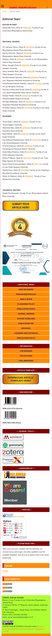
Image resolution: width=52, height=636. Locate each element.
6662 (29, 102)
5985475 (26, 28)
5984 (34, 77)
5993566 (24, 122)
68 (30, 71)
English (5, 571)
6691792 (27, 158)
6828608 (30, 152)
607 (29, 47)
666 (24, 170)
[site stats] (8, 517)
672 (38, 83)
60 (28, 108)
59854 (27, 53)
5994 (35, 140)
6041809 (28, 176)
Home (5, 11)
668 (37, 164)
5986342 (20, 59)
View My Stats (19, 517)
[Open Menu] (2, 6)
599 (25, 96)
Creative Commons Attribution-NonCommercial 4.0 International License (23, 628)
